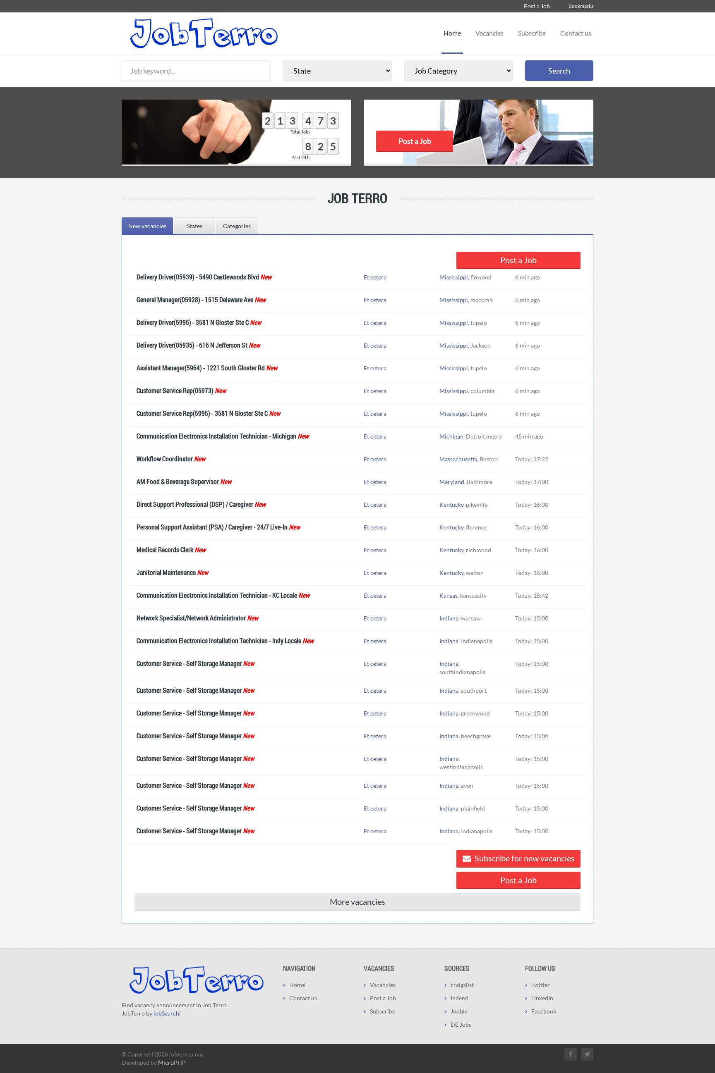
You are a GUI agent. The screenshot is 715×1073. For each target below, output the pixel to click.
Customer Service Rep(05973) (175, 390)
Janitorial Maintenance (166, 572)
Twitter (540, 984)
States (194, 225)
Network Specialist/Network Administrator (191, 617)
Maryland (451, 481)
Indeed (459, 997)
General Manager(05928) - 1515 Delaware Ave (195, 299)
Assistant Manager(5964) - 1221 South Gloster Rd (201, 367)
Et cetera (375, 277)
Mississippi (453, 277)
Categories (237, 225)
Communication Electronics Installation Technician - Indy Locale (219, 640)
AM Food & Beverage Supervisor (178, 481)
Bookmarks (581, 6)
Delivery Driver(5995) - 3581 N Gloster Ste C (193, 322)
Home (452, 33)
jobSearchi (167, 1013)
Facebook (543, 1011)
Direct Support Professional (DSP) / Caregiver (195, 504)
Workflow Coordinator (165, 458)
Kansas (448, 595)
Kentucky (451, 504)
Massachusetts (458, 459)
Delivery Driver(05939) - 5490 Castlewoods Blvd (198, 276)
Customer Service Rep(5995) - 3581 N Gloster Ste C (202, 413)
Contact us (575, 33)
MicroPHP (172, 1062)
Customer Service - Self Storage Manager (189, 663)
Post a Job (537, 6)
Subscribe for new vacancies (524, 858)
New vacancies (147, 225)
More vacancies (357, 901)
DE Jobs (461, 1024)
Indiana (448, 618)
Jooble (459, 1011)
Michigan (451, 436)
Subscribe (532, 33)
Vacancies (489, 33)
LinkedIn (542, 997)
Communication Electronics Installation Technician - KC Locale (217, 595)
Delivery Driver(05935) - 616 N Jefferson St (192, 345)
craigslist (462, 984)
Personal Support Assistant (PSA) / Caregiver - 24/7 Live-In (212, 526)
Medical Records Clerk (165, 549)
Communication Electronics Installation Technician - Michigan (216, 436)
